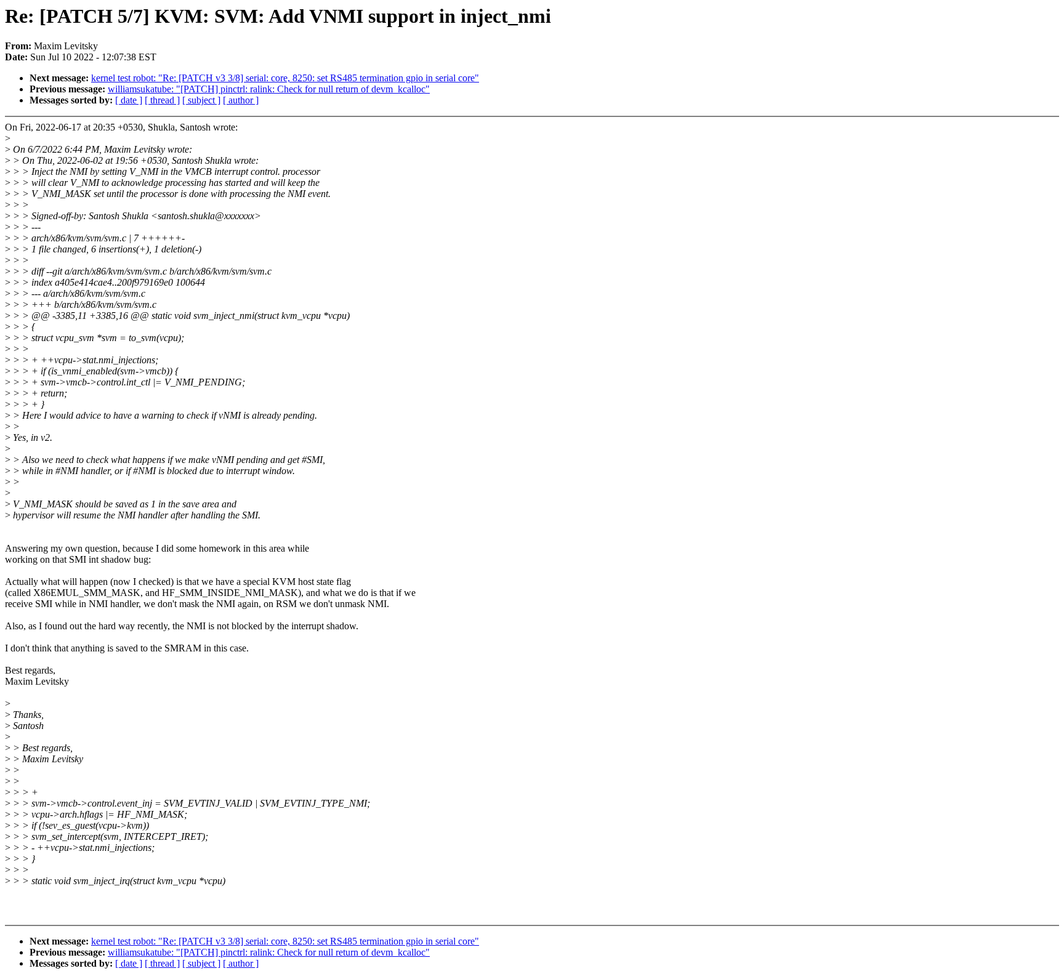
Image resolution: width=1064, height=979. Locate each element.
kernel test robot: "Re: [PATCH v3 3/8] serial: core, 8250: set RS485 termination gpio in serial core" (285, 78)
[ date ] (128, 100)
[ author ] (241, 100)
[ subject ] (201, 100)
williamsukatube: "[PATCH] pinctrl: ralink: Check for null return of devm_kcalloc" (269, 89)
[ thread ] (162, 100)
